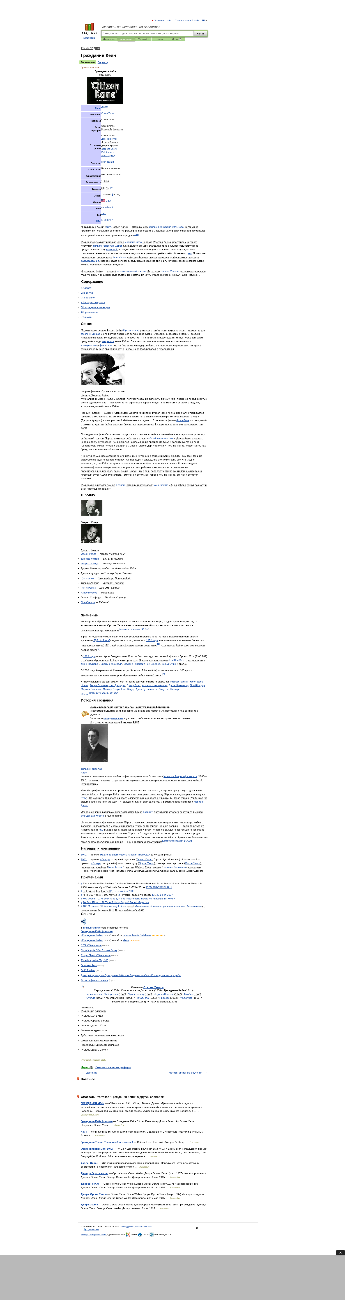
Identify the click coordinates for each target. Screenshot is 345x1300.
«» (105, 859)
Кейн (84, 1131)
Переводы (143, 39)
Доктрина (91, 1072)
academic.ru (89, 38)
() (97, 931)
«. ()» (131, 975)
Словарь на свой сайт (187, 20)
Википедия (108, 39)
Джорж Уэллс (89, 1204)
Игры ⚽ (176, 39)
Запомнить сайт (163, 20)
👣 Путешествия (91, 1229)
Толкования (126, 39)
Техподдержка (127, 1227)
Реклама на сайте (143, 1227)
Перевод (103, 62)
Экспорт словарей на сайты (93, 1234)
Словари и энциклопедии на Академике (130, 27)
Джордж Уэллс (90, 1183)
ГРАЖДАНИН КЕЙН (92, 1103)
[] (112, 187)
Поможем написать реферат (113, 1067)
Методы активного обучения (185, 1072)
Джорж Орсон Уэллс (94, 1194)
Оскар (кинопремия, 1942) (97, 1148)
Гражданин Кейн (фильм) (97, 1121)
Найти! (200, 33)
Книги (160, 39)
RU (203, 20)
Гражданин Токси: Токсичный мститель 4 (107, 1142)
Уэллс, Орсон (89, 1162)
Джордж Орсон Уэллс (94, 1173)
